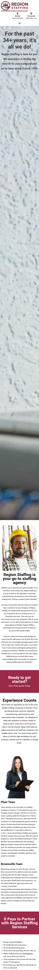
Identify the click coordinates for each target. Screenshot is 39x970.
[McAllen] (17, 13)
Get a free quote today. (20, 686)
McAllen (17, 16)
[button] (19, 23)
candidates (7, 591)
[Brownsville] (31, 13)
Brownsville (31, 16)
